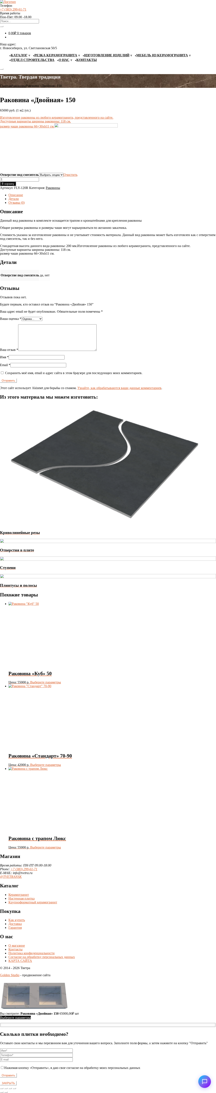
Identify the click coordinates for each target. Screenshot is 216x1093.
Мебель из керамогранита (162, 55)
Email (5, 365)
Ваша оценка (10, 318)
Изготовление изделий (106, 55)
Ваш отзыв (9, 350)
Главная (5, 86)
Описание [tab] (15, 195)
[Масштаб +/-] (1, 1088)
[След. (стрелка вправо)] (6, 1092)
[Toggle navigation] (1, 69)
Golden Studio (9, 975)
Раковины (18, 86)
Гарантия (15, 927)
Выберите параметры (45, 682)
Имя (4, 357)
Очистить (70, 175)
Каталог (19, 55)
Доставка (15, 924)
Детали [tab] (13, 199)
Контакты (86, 60)
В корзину (8, 183)
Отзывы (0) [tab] (16, 202)
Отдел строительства (32, 60)
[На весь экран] (6, 1088)
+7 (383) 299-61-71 (13, 9)
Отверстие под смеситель (19, 175)
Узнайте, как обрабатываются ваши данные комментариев (119, 388)
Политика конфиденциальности (31, 953)
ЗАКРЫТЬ (8, 1083)
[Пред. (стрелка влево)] (1, 1092)
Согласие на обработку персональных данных (41, 957)
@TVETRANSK (11, 876)
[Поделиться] (10, 1088)
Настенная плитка (21, 898)
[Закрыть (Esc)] (14, 1088)
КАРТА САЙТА (20, 961)
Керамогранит (18, 894)
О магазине (16, 945)
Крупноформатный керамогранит (32, 902)
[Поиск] (1, 26)
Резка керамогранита (55, 55)
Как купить (16, 920)
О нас (64, 60)
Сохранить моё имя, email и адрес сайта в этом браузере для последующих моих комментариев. (73, 373)
